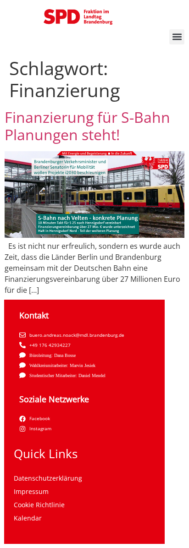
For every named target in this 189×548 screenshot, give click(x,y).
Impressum (31, 491)
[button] (176, 36)
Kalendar (28, 518)
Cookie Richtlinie (39, 504)
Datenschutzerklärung (48, 478)
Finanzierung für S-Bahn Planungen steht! (87, 125)
